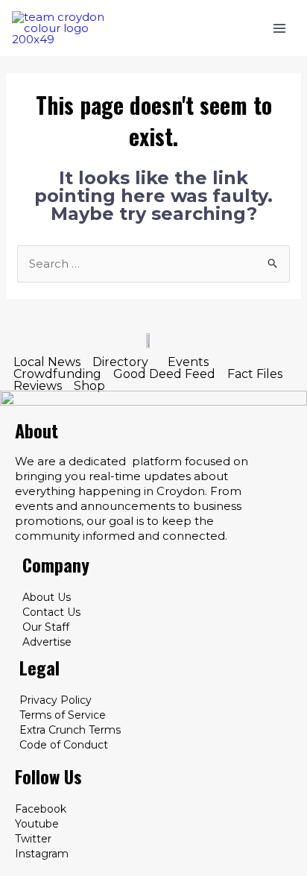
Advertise (47, 642)
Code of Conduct (63, 744)
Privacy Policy (55, 700)
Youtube (37, 824)
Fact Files (254, 374)
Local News (46, 362)
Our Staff (45, 627)
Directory (120, 362)
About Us (46, 597)
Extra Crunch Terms (70, 730)
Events (188, 362)
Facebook (40, 809)
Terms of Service (62, 715)
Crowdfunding (57, 374)
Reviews (37, 386)
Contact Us (51, 612)
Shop (89, 386)
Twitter (33, 838)
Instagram (42, 853)
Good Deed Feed (164, 374)
